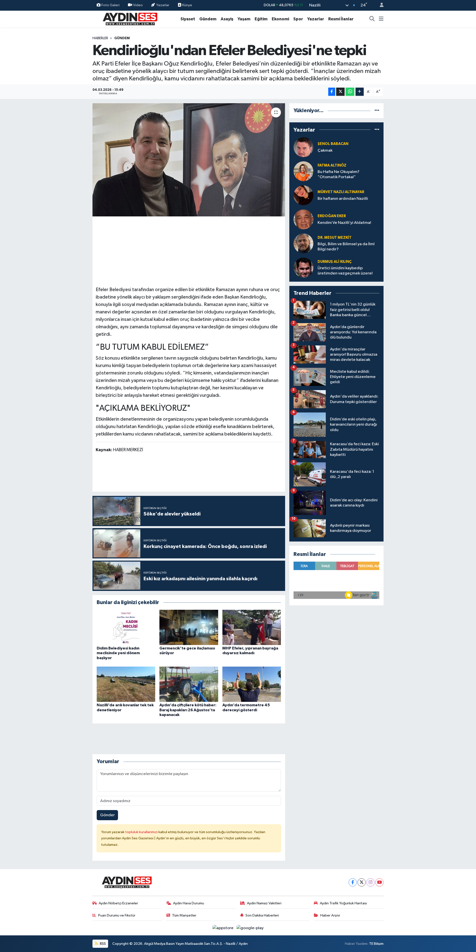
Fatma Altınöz (332, 165)
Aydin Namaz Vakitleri (264, 903)
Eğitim (261, 19)
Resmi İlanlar (341, 19)
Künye (186, 5)
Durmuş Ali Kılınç (335, 262)
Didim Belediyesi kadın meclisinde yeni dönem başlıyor (118, 653)
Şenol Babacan (333, 144)
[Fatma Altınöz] (303, 171)
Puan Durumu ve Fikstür (116, 915)
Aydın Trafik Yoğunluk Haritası (343, 903)
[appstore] (223, 928)
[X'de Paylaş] (340, 92)
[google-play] (250, 928)
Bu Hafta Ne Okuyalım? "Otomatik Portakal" (338, 174)
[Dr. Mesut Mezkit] (303, 243)
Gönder (107, 815)
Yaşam (244, 19)
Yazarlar (162, 5)
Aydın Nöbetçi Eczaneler (118, 903)
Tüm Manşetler (184, 915)
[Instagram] (370, 882)
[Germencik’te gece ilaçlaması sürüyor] (188, 627)
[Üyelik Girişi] (380, 5)
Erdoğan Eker (332, 216)
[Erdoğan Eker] (303, 219)
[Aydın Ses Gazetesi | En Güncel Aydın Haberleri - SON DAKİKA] (129, 19)
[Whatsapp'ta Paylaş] (350, 92)
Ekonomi (280, 19)
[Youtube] (379, 882)
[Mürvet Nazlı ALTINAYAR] (303, 195)
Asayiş (227, 19)
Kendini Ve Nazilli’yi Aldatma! (344, 223)
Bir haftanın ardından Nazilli (343, 199)
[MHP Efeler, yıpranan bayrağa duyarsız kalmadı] (251, 627)
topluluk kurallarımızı (141, 832)
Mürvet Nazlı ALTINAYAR (341, 192)
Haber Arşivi (330, 915)
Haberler (100, 38)
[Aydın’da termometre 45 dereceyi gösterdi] (251, 684)
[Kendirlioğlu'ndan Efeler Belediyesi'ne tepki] (188, 159)
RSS (102, 944)
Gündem (207, 19)
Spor (298, 19)
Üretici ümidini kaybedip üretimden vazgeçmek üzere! (345, 270)
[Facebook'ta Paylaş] (331, 92)
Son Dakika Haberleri (262, 915)
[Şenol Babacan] (303, 147)
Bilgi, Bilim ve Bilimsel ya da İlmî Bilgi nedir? (346, 246)
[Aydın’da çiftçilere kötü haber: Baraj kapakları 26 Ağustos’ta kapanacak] (188, 684)
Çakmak (325, 150)
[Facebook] (353, 882)
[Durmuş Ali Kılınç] (303, 267)
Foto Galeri (110, 5)
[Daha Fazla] (360, 92)
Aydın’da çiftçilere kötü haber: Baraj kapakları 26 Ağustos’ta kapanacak (187, 709)
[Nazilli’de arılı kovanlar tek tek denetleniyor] (126, 684)
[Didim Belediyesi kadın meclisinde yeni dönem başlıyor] (126, 627)
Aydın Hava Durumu (188, 903)
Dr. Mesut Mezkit (335, 237)
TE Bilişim (376, 944)
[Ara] (372, 19)
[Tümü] (377, 110)
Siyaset (187, 19)
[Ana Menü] (381, 19)
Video (138, 5)
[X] (361, 882)
